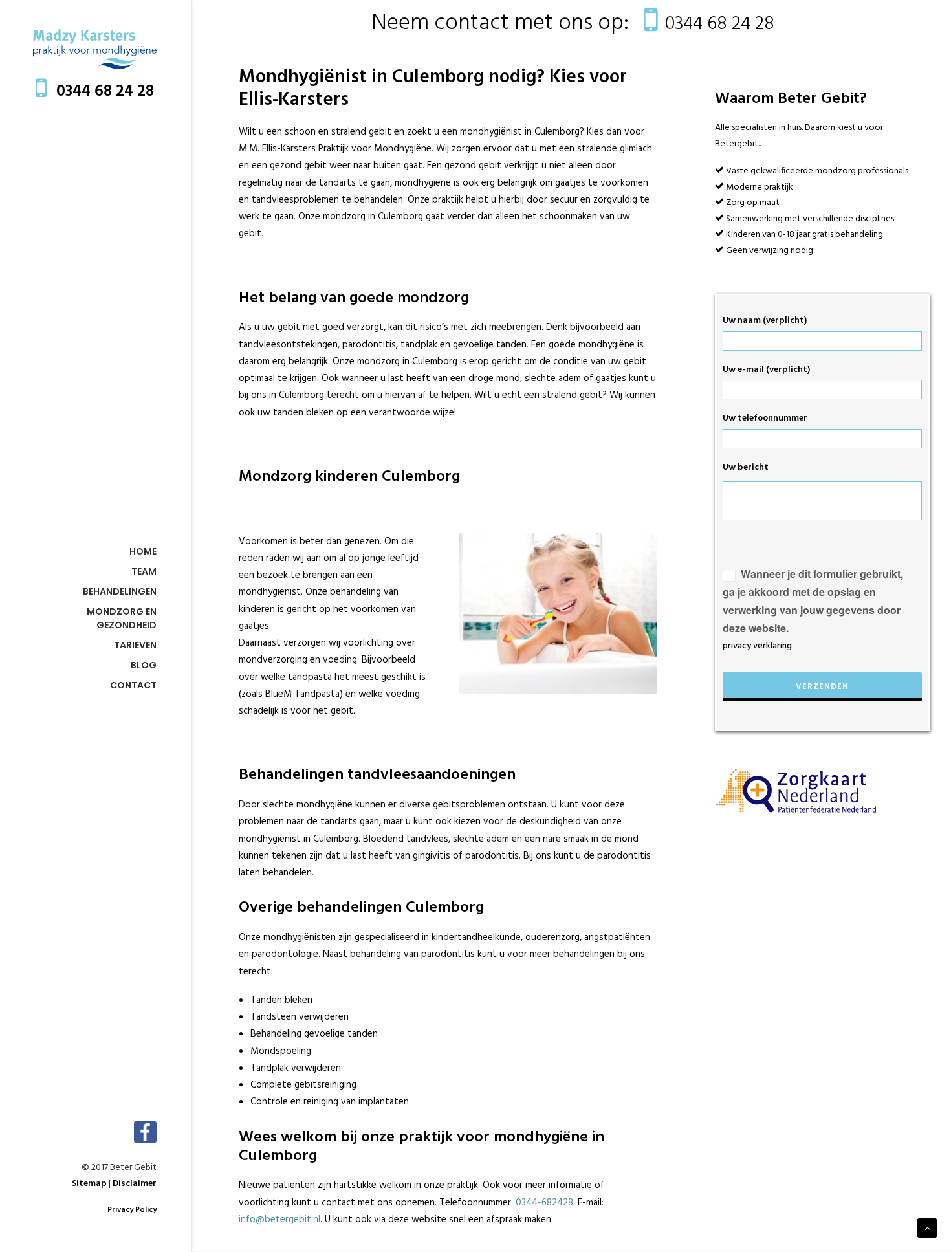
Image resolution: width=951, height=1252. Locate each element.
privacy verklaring (757, 646)
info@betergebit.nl (279, 1219)
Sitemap (89, 1183)
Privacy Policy (132, 1209)
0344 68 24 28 (105, 92)
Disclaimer (135, 1183)
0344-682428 (544, 1203)
